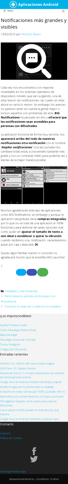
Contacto (5, 433)
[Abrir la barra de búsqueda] (63, 11)
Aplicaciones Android (38, 4)
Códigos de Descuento (13, 349)
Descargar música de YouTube (18, 339)
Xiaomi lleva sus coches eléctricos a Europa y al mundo (32, 396)
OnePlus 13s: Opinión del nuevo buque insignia (27, 363)
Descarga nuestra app (13, 471)
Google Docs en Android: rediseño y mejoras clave (29, 419)
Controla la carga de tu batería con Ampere (33, 306)
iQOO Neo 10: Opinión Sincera (18, 368)
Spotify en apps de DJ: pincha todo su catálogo (27, 387)
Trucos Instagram (10, 344)
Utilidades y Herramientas (21, 291)
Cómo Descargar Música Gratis (18, 330)
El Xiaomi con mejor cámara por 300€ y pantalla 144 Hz (32, 391)
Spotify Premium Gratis (13, 325)
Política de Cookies (11, 438)
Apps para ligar (8, 335)
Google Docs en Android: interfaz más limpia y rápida (30, 382)
